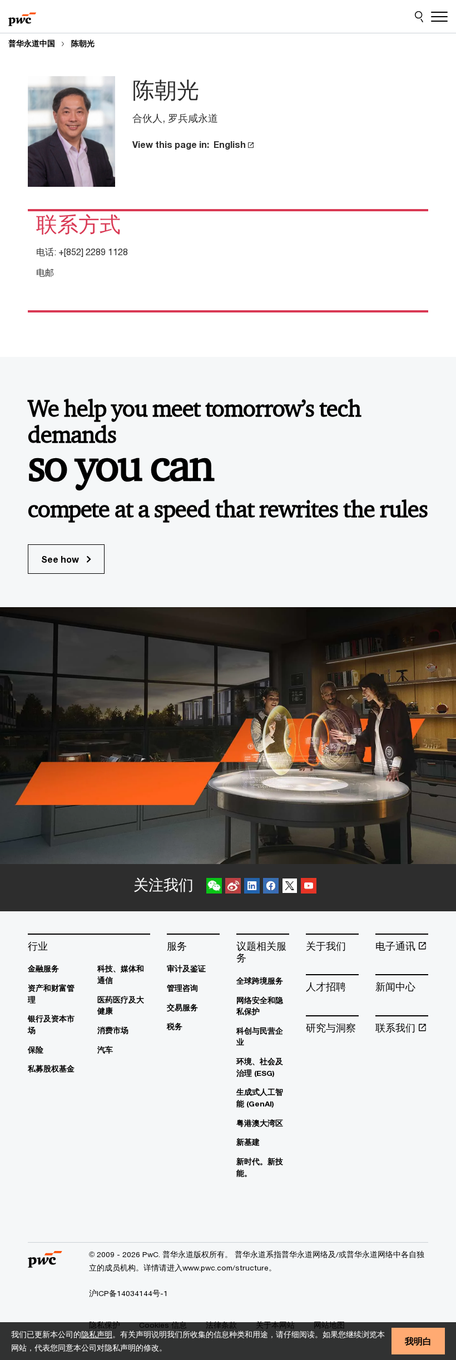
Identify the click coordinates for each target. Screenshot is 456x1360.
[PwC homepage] (22, 16)
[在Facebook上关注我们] (271, 887)
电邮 (45, 272)
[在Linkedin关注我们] (252, 887)
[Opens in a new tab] (250, 144)
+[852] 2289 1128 (93, 251)
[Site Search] (419, 16)
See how (61, 559)
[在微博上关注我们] (233, 887)
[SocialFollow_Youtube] (308, 887)
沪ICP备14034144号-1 (128, 1293)
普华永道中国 (31, 43)
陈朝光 (83, 43)
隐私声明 (96, 1334)
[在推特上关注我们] (290, 887)
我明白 (418, 1341)
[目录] (439, 17)
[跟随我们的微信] (214, 887)
